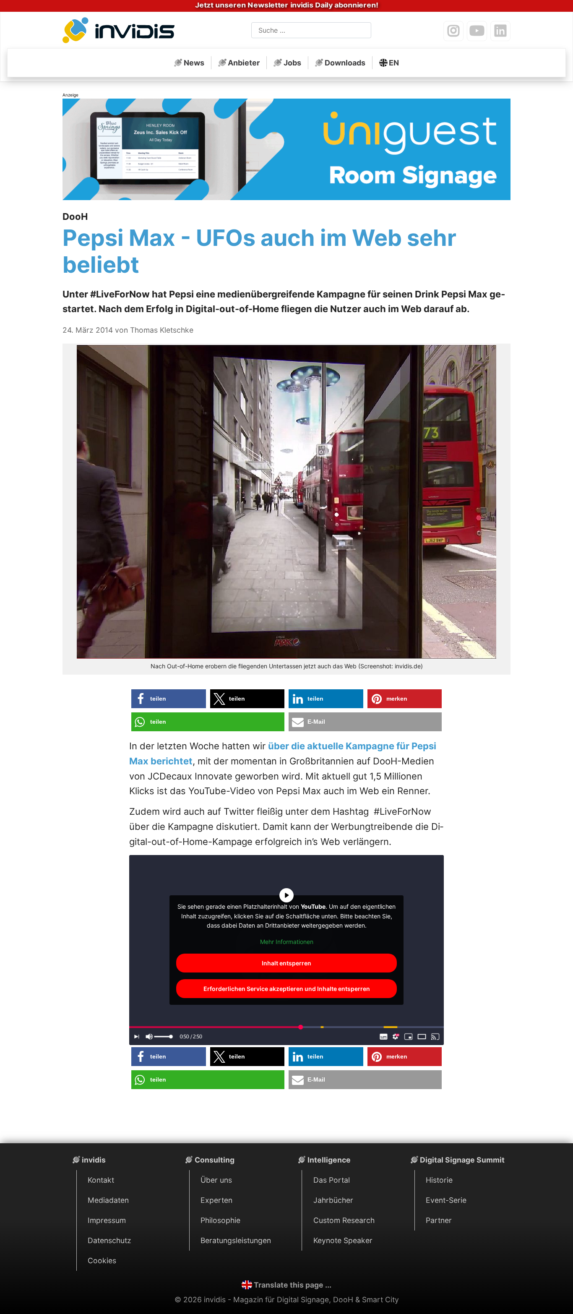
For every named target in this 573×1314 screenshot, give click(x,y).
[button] (168, 698)
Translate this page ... (292, 1284)
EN (394, 62)
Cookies (102, 1260)
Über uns (216, 1180)
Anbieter (244, 62)
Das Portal (331, 1180)
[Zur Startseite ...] (121, 31)
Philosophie (220, 1220)
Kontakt (101, 1180)
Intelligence (329, 1159)
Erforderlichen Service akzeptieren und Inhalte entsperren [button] (286, 988)
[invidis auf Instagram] (453, 31)
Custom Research (344, 1220)
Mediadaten (108, 1200)
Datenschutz (109, 1240)
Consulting (214, 1159)
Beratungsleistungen (236, 1240)
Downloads (345, 62)
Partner (439, 1220)
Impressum (107, 1220)
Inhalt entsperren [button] (286, 963)
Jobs (292, 62)
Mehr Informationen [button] (286, 941)
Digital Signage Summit (462, 1159)
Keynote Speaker (342, 1240)
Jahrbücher (333, 1200)
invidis (94, 1159)
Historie (439, 1180)
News (194, 62)
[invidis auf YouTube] (477, 31)
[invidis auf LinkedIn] (500, 31)
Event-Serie (446, 1200)
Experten (216, 1200)
